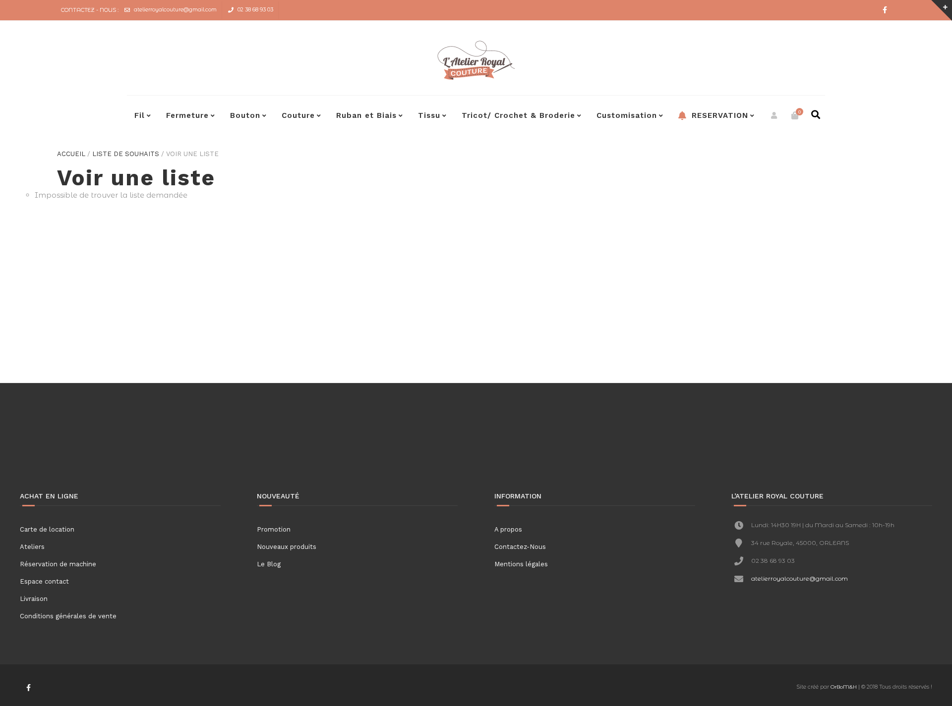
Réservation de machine (58, 564)
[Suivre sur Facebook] (885, 10)
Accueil (71, 154)
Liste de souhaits (125, 154)
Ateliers (32, 546)
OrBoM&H (844, 687)
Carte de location (47, 529)
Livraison (34, 598)
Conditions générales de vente (68, 616)
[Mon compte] (774, 115)
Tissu (429, 115)
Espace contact (44, 581)
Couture (298, 115)
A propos (508, 529)
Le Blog (269, 564)
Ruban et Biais (366, 115)
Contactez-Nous (520, 546)
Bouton (245, 115)
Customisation (626, 115)
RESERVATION (718, 115)
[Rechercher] (815, 115)
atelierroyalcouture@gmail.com (175, 9)
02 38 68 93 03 (255, 9)
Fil (139, 115)
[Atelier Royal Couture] (476, 60)
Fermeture (187, 115)
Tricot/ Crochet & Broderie (518, 115)
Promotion (274, 529)
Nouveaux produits (286, 546)
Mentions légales (521, 564)
